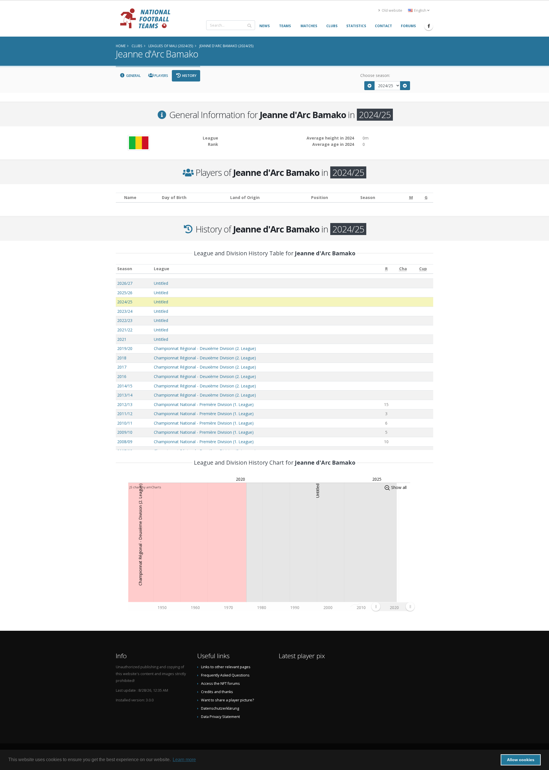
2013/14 (124, 395)
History (188, 75)
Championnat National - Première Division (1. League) (204, 404)
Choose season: (375, 75)
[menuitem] (393, 606)
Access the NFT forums (220, 683)
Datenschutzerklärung (220, 708)
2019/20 (124, 348)
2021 (121, 339)
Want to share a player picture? (227, 700)
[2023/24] (369, 85)
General (133, 75)
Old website (391, 10)
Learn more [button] (184, 759)
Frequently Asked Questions (225, 675)
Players (161, 75)
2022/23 (124, 320)
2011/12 (124, 413)
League (161, 268)
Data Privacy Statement (220, 716)
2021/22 (124, 330)
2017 (121, 367)
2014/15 (124, 386)
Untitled (161, 283)
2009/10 (124, 432)
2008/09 (124, 441)
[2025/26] (405, 85)
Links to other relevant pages (225, 666)
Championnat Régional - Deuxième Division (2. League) (205, 348)
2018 (121, 358)
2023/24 (124, 311)
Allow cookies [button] (520, 759)
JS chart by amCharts (145, 487)
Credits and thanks (217, 691)
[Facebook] (428, 26)
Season (124, 268)
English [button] (420, 10)
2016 (121, 376)
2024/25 (124, 302)
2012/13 (124, 404)
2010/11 (124, 423)
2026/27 (124, 283)
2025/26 (124, 292)
